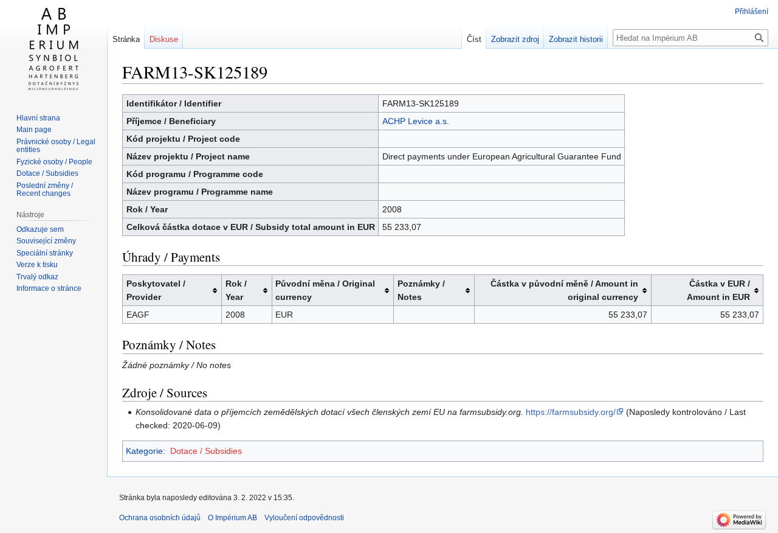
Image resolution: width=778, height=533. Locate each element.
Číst (474, 39)
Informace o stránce (48, 288)
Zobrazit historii (576, 39)
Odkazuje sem (40, 229)
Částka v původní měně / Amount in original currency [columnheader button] (564, 290)
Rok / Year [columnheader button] (236, 290)
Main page (34, 129)
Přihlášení (751, 11)
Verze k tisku (37, 264)
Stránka (126, 39)
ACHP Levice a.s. (415, 121)
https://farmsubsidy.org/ (571, 412)
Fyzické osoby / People (54, 162)
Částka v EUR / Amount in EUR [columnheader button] (718, 290)
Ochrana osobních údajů (160, 518)
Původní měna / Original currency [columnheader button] (325, 290)
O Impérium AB (232, 518)
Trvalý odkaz (37, 277)
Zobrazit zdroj (515, 39)
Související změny (46, 241)
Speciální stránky (44, 253)
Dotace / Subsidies (206, 451)
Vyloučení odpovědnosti (304, 518)
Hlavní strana (38, 118)
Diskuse (164, 39)
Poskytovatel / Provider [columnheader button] (155, 290)
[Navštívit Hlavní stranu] (53, 48)
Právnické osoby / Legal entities (55, 146)
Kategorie (144, 451)
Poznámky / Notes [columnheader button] (421, 290)
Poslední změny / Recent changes (44, 189)
